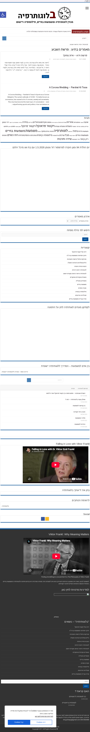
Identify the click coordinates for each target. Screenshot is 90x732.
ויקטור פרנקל (28, 126)
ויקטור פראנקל (45, 126)
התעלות (69, 126)
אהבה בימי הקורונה (79, 412)
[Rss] (47, 519)
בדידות (30, 122)
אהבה (86, 122)
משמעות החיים (82, 135)
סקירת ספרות (82, 288)
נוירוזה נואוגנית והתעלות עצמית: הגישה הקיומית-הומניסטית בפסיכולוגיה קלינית (49, 31)
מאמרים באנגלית (60, 91)
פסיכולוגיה (33, 135)
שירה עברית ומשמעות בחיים (77, 299)
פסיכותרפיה (24, 135)
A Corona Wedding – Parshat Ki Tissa (68, 87)
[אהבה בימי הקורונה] (87, 412)
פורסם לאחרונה (83, 388)
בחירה (25, 122)
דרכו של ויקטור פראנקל (79, 252)
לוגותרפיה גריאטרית (69, 702)
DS (58, 727)
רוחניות (4, 135)
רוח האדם (12, 135)
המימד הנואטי (77, 127)
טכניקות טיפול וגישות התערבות (76, 259)
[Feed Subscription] (1, 49)
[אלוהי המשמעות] (87, 418)
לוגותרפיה (61, 130)
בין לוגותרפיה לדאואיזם (77, 696)
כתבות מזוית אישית (71, 59)
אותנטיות (77, 122)
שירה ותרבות (64, 139)
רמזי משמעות (76, 139)
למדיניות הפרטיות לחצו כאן (44, 716)
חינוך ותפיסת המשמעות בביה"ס (76, 255)
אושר (81, 122)
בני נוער (11, 122)
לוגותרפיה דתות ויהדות (59, 59)
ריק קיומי (84, 139)
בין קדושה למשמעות (79, 406)
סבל (67, 135)
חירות (80, 131)
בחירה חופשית (18, 122)
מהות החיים (49, 131)
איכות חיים (55, 122)
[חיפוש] (4, 38)
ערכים (62, 135)
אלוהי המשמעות (80, 418)
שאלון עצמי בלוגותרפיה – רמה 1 (75, 399)
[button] (3, 15)
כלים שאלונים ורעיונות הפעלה (77, 263)
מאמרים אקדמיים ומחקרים (78, 277)
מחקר (43, 131)
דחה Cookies (41, 722)
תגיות (73, 388)
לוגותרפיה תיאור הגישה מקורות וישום (74, 273)
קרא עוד (45, 76)
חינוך (9, 126)
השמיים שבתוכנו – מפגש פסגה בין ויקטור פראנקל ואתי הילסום (65, 393)
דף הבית (85, 44)
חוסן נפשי (18, 127)
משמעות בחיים (51, 91)
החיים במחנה (84, 127)
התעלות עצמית (60, 126)
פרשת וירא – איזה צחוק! (75, 55)
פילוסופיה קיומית (44, 135)
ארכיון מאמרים (83, 221)
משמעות (31, 130)
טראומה (70, 131)
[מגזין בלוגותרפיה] (45, 14)
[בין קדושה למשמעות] (87, 405)
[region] (30, 716)
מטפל (39, 131)
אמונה (49, 122)
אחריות (70, 122)
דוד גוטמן (5, 122)
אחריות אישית (62, 122)
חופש (13, 126)
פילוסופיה (56, 135)
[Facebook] (43, 519)
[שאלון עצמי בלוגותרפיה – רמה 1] (87, 399)
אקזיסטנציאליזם (40, 122)
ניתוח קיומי (72, 135)
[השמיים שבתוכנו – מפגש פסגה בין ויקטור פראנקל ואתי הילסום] (87, 393)
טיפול (75, 131)
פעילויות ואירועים (80, 295)
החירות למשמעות (80, 424)
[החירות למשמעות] (87, 424)
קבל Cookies (18, 722)
